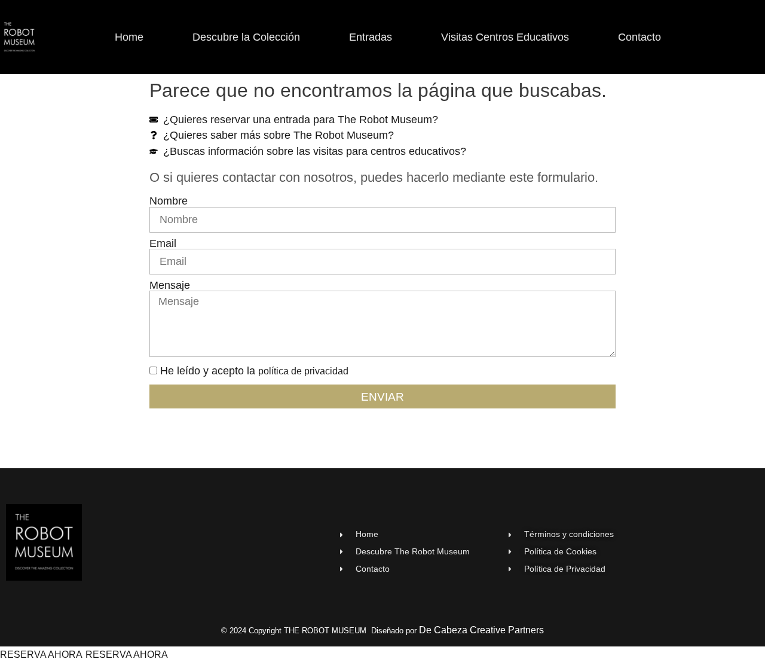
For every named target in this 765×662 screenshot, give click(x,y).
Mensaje (169, 285)
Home (129, 37)
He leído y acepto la (254, 371)
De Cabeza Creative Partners (481, 630)
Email (162, 244)
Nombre (168, 201)
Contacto (639, 37)
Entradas (370, 37)
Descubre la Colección (246, 37)
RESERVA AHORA (41, 654)
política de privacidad (303, 371)
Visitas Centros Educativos (505, 37)
